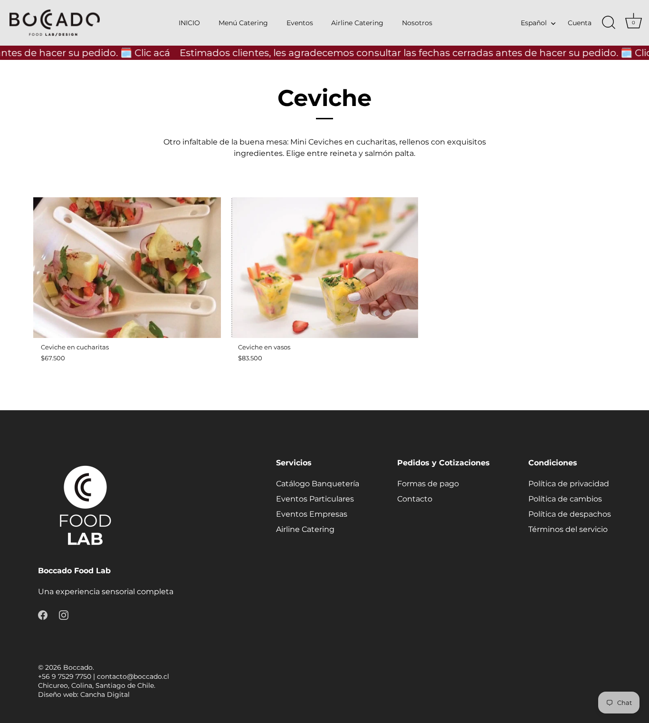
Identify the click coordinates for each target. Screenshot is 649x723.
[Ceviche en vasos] (324, 267)
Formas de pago (428, 483)
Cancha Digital (105, 694)
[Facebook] (43, 614)
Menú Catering (243, 23)
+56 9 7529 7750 (64, 676)
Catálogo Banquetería (317, 483)
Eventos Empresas (311, 514)
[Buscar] (608, 22)
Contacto (414, 498)
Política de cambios (565, 498)
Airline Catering (357, 23)
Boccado (78, 667)
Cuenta (580, 23)
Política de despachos (569, 514)
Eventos (299, 23)
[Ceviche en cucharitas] (127, 267)
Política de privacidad (568, 483)
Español (534, 23)
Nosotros (417, 23)
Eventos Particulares (315, 498)
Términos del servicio (568, 529)
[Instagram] (63, 614)
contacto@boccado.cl (133, 676)
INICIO (189, 23)
